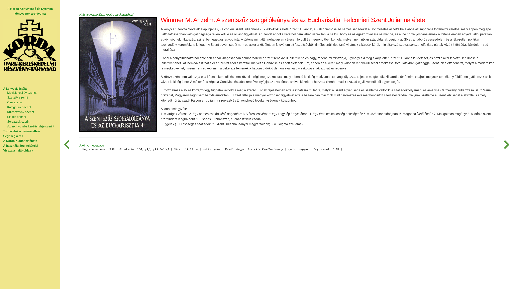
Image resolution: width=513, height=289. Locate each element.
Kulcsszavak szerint (20, 112)
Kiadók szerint (16, 116)
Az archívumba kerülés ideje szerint (30, 126)
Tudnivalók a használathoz (21, 131)
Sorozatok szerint (18, 121)
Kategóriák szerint (19, 107)
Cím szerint (14, 102)
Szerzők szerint (17, 97)
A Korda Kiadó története (20, 140)
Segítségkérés (13, 136)
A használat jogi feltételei (20, 145)
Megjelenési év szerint (21, 92)
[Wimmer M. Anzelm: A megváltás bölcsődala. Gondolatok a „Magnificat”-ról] (66, 144)
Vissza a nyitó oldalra (18, 150)
